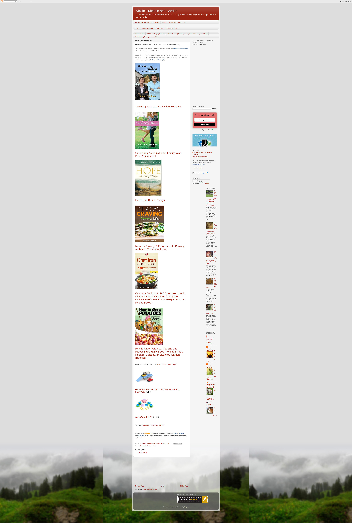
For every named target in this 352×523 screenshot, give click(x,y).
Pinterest (181, 433)
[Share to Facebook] (179, 443)
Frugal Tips (155, 37)
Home (137, 28)
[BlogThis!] (176, 443)
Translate (206, 183)
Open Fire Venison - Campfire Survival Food (210, 342)
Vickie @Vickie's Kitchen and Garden (203, 153)
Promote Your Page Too (197, 167)
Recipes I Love (139, 34)
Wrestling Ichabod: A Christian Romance (158, 106)
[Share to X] (178, 443)
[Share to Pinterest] (181, 443)
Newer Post (139, 486)
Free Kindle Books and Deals (144, 22)
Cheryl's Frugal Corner (211, 349)
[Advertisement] (162, 470)
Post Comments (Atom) (150, 489)
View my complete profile (199, 156)
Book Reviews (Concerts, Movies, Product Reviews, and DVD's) (187, 34)
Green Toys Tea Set (144, 417)
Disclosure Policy (172, 28)
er (176, 433)
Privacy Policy (160, 28)
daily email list (148, 433)
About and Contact (147, 28)
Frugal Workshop (210, 366)
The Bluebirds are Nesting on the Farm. (211, 386)
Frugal (157, 22)
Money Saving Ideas (175, 22)
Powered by (200, 130)
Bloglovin (141, 435)
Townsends (210, 338)
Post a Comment (142, 452)
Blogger (186, 507)
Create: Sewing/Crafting (142, 37)
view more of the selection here (153, 425)
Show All (215, 415)
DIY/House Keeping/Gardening (156, 34)
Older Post (184, 486)
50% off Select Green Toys (166, 364)
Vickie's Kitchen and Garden (156, 11)
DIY (185, 22)
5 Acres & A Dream (210, 405)
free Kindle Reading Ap (158, 60)
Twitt (174, 433)
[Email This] (174, 443)
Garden (164, 22)
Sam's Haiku (214, 410)
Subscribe (205, 124)
